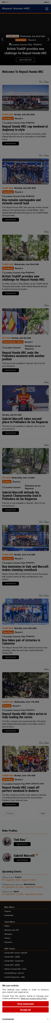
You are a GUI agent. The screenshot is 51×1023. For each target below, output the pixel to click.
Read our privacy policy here (34, 998)
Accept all (25, 1009)
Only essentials (25, 1003)
